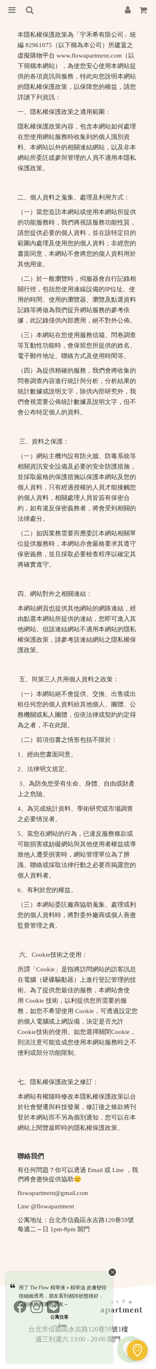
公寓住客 (59, 1316)
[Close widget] (112, 1272)
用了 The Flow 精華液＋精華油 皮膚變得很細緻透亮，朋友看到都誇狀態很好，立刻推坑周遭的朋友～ (62, 1296)
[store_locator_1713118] (137, 1350)
